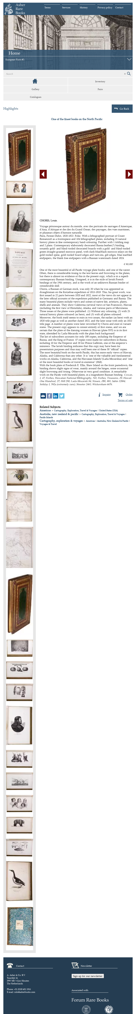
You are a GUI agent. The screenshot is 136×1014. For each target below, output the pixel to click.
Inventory (100, 81)
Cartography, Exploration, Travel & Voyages (75, 410)
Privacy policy (105, 7)
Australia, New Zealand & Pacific (112, 420)
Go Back (124, 108)
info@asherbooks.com (24, 992)
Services (66, 7)
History (84, 7)
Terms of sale (125, 400)
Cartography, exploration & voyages (61, 421)
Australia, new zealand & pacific (59, 414)
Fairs (100, 89)
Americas (45, 410)
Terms (47, 7)
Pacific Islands (46, 417)
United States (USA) (108, 410)
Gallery (35, 89)
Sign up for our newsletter (88, 976)
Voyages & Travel (48, 424)
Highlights (10, 108)
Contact (119, 7)
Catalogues (35, 96)
